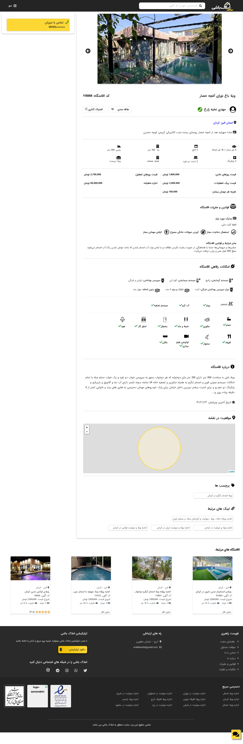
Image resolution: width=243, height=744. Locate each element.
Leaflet (231, 471)
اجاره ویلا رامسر (130, 699)
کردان (216, 123)
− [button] (87, 431)
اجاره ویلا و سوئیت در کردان (218, 528)
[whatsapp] (76, 671)
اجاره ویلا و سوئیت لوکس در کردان (130, 528)
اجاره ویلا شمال (231, 693)
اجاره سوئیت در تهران (194, 693)
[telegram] (57, 671)
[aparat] (48, 671)
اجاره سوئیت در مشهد (126, 705)
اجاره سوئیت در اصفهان (160, 693)
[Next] (231, 51)
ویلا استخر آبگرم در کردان (220, 495)
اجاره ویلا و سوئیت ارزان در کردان (173, 528)
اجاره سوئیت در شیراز (127, 693)
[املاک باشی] (222, 6)
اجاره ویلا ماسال (231, 705)
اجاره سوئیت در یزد (162, 705)
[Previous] (88, 51)
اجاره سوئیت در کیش (194, 705)
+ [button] (87, 427)
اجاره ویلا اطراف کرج (161, 699)
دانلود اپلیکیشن (77, 650)
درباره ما (231, 658)
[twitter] (85, 671)
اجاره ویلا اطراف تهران (194, 699)
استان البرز (227, 123)
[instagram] (66, 671)
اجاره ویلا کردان (231, 699)
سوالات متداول (228, 647)
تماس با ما (230, 653)
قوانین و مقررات (227, 664)
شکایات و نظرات (227, 669)
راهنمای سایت (228, 642)
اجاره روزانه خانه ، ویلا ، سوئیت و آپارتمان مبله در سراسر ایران (202, 519)
